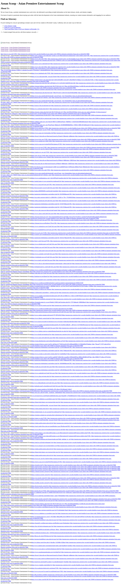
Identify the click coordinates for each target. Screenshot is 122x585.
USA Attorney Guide (10, 26)
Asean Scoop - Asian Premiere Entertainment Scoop (15, 47)
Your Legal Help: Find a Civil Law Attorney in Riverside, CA (21, 29)
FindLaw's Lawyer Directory (12, 27)
